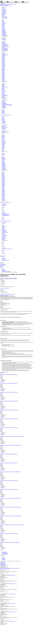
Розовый (3, 237)
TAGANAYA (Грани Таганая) (6, 104)
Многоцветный (4, 35)
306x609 (3, 56)
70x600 (3, 67)
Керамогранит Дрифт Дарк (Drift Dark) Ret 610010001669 (9, 418)
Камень (3, 86)
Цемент (3, 88)
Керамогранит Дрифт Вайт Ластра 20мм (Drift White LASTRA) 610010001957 (12, 524)
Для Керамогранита (5, 214)
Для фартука (4, 10)
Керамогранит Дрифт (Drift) (6, 271)
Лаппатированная (5, 45)
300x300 (3, 75)
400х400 (3, 199)
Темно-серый (4, 229)
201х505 (3, 197)
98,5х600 (3, 184)
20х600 (3, 187)
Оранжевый (4, 31)
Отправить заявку (3, 584)
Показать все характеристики (4, 288)
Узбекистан (4, 113)
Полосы (3, 97)
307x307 (3, 73)
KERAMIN (3, 106)
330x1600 (3, 65)
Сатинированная (4, 50)
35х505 (3, 172)
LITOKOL (3, 205)
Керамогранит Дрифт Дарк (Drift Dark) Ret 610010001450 (9, 374)
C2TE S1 (3, 218)
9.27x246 (3, 193)
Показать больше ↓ (5, 18)
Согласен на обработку (8, 583)
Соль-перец (4, 91)
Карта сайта (4, 559)
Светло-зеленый (4, 235)
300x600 (3, 77)
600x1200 (2, 405)
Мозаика (3, 13)
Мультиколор (4, 34)
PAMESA (3, 105)
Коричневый (4, 23)
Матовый (2, 282)
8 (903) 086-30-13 (2, 564)
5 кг (2, 208)
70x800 (3, 63)
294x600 (3, 78)
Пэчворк (3, 96)
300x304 (3, 176)
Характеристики (6, 296)
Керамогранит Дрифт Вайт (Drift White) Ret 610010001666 (9, 480)
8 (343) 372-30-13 (2, 264)
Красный (3, 162)
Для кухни (3, 38)
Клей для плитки (19, 2)
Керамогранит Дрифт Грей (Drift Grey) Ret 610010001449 (9, 427)
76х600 (3, 79)
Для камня (3, 213)
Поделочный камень (5, 95)
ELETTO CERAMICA (5, 132)
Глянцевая (3, 42)
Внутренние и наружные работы (7, 248)
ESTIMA (3, 108)
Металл (3, 92)
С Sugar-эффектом (5, 47)
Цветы (3, 145)
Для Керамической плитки (6, 215)
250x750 (3, 189)
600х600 (3, 196)
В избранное (2, 381)
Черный (3, 159)
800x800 (3, 68)
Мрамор (3, 85)
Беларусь (3, 154)
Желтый (3, 24)
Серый (3, 160)
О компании (4, 258)
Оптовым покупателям (5, 260)
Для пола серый (4, 17)
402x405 (3, 178)
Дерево (3, 84)
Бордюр (3, 120)
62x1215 (3, 177)
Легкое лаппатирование (5, 46)
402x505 (3, 182)
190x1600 (3, 66)
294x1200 (3, 76)
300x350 (3, 57)
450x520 (3, 74)
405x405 (3, 55)
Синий (3, 25)
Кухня (3, 150)
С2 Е (3, 217)
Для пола (3, 119)
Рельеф (3, 126)
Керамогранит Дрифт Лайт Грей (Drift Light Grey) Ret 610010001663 (10, 445)
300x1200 (3, 64)
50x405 (3, 174)
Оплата (10, 296)
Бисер (3, 139)
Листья (3, 148)
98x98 (3, 71)
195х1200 (3, 80)
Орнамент (3, 146)
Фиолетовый (4, 32)
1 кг (2, 242)
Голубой (3, 26)
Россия (3, 110)
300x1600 (3, 59)
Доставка (13, 296)
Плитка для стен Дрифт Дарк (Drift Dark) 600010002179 (8, 383)
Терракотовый (4, 33)
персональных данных (12, 583)
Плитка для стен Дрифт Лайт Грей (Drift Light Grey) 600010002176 (10, 471)
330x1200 (3, 62)
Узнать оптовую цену (11, 294)
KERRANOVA (4, 103)
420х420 (3, 195)
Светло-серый (4, 226)
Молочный (3, 30)
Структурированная (5, 44)
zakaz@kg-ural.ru (2, 256)
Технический (4, 14)
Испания (3, 111)
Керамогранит (4, 2)
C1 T (3, 219)
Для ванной (4, 39)
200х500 (3, 200)
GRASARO (4, 102)
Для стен (3, 8)
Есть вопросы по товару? (4, 295)
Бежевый (3, 22)
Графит (3, 228)
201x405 (3, 180)
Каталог (3, 269)
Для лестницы (4, 9)
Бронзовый (3, 28)
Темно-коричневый (5, 232)
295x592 (3, 185)
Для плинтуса (4, 12)
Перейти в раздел (3, 5)
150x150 (3, 181)
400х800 (3, 70)
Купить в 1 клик (5, 294)
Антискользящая (4, 48)
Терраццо (3, 142)
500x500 (3, 72)
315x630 (3, 183)
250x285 (3, 60)
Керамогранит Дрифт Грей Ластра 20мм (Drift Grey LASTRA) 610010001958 (11, 436)
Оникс (3, 90)
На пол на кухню (4, 16)
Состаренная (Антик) (5, 49)
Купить (1, 294)
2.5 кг (3, 243)
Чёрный (3, 21)
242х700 (3, 198)
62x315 (3, 173)
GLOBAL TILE (4, 107)
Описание (2, 296)
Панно (3, 118)
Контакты (3, 259)
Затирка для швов (26, 2)
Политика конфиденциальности (5, 568)
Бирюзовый (4, 166)
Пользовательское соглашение (14, 568)
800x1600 (3, 69)
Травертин (3, 83)
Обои (3, 147)
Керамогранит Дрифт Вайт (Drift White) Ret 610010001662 (9, 489)
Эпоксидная (4, 253)
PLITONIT (3, 204)
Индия (3, 112)
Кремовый (3, 164)
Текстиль (3, 143)
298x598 (3, 58)
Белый (3, 20)
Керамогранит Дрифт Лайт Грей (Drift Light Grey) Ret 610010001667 (10, 498)
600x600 (2, 379)
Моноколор (4, 89)
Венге (3, 27)
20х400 (3, 188)
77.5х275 (3, 192)
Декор (3, 15)
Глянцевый (3, 128)
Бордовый (3, 169)
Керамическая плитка (11, 2)
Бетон (3, 87)
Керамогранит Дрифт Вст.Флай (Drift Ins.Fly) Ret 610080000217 (9, 542)
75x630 (3, 179)
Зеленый (3, 167)
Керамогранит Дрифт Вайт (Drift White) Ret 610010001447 (9, 533)
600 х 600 (3, 53)
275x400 (3, 191)
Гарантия (3, 558)
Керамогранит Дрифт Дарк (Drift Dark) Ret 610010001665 (9, 392)
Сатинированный (4, 127)
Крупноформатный (5, 54)
